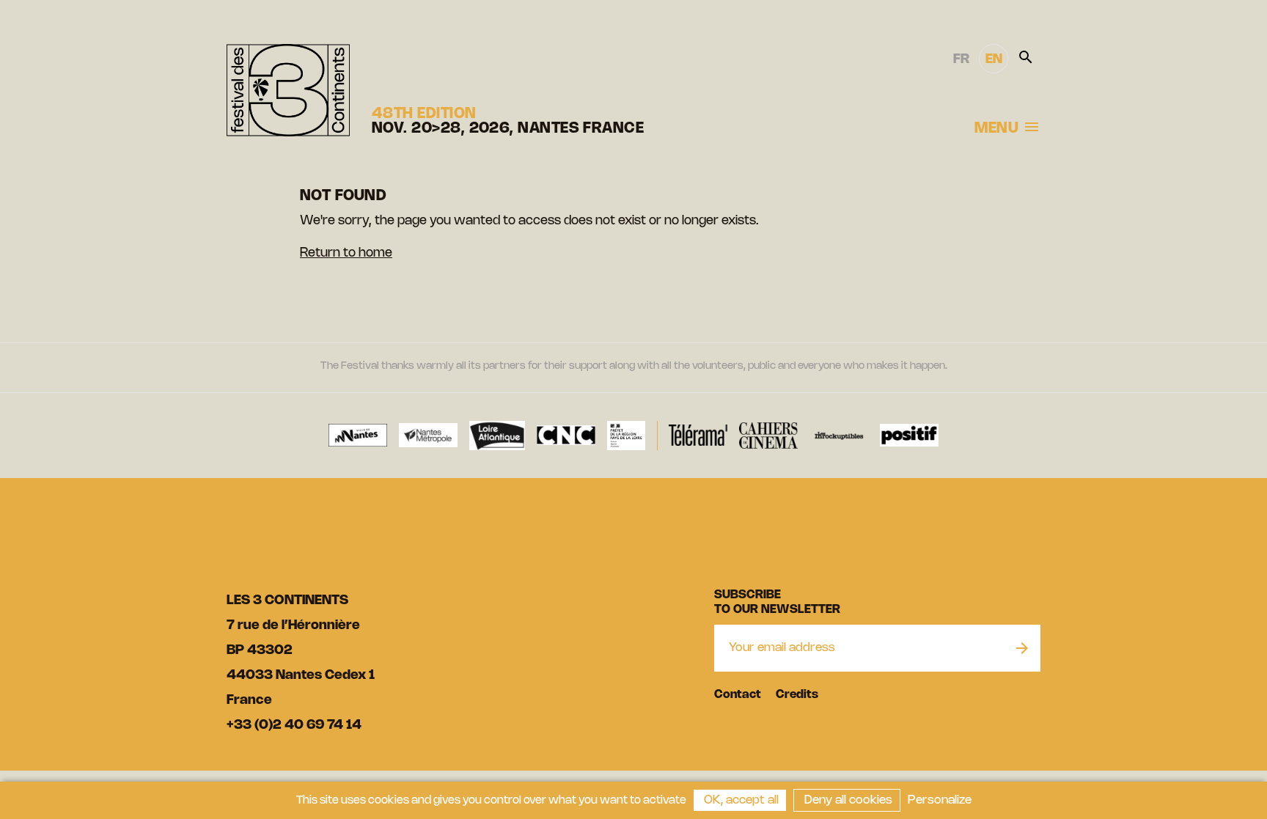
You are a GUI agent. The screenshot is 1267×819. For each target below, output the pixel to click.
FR (961, 59)
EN (993, 59)
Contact (737, 694)
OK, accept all (740, 800)
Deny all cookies (846, 800)
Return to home (346, 253)
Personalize (940, 800)
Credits (797, 694)
